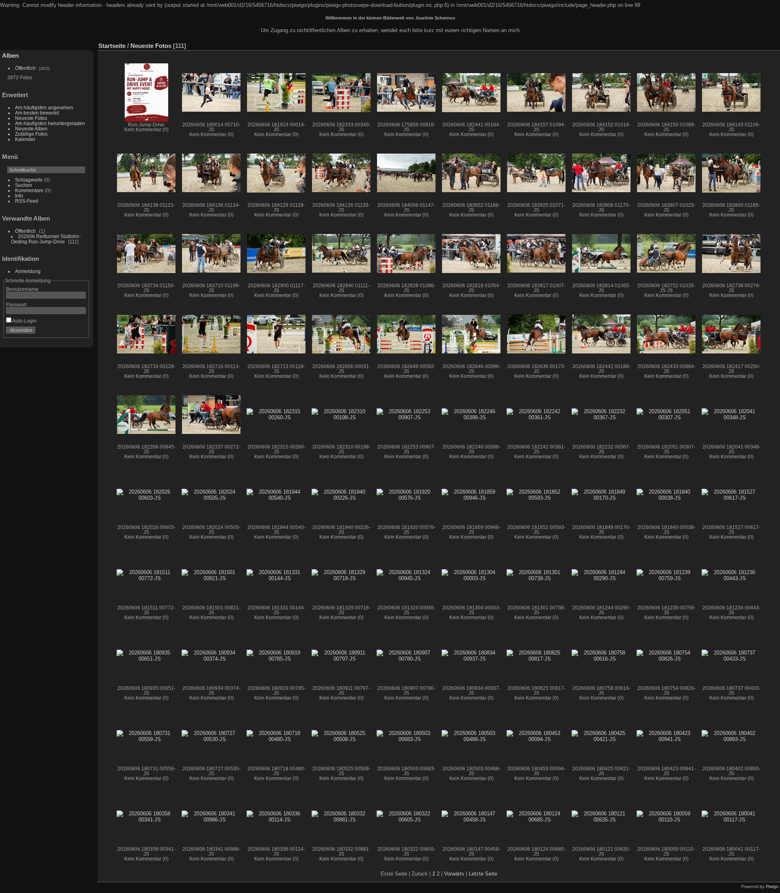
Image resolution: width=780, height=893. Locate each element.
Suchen (23, 185)
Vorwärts (454, 874)
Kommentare (29, 190)
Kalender (25, 139)
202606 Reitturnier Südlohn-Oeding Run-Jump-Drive (46, 239)
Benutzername (22, 289)
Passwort (16, 304)
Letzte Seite (483, 874)
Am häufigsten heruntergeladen (50, 123)
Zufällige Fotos (31, 134)
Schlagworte (29, 179)
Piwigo (772, 886)
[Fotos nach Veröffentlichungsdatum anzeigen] (749, 44)
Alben (10, 55)
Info (19, 195)
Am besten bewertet (37, 112)
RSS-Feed (26, 201)
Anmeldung (28, 271)
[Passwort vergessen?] (80, 332)
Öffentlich (25, 68)
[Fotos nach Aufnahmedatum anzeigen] (761, 44)
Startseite (112, 45)
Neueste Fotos (31, 118)
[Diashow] (737, 44)
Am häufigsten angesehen (44, 107)
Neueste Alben (31, 128)
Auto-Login (24, 320)
